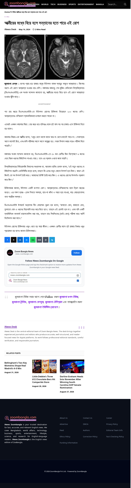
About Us (64, 418)
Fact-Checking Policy (115, 436)
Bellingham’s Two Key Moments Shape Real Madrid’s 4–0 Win (15, 366)
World (44, 4)
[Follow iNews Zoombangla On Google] (44, 277)
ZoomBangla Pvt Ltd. (58, 471)
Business (62, 4)
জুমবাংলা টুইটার (19, 302)
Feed (62, 430)
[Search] (125, 4)
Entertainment (86, 4)
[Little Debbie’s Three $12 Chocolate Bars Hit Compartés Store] (44, 366)
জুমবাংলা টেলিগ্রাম (53, 302)
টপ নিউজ (13, 12)
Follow (77, 253)
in (20, 240)
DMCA (85, 424)
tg (52, 240)
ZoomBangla (82, 471)
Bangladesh (33, 4)
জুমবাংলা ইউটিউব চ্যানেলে (46, 307)
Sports (72, 4)
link (39, 240)
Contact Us (87, 418)
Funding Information (69, 442)
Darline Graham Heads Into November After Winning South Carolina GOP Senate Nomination (71, 382)
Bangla (100, 4)
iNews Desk (10, 29)
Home (7, 12)
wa (33, 240)
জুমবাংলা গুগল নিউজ (68, 297)
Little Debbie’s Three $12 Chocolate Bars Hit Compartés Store (43, 379)
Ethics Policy (65, 436)
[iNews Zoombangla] (20, 4)
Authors (86, 430)
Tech (53, 4)
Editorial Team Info (114, 430)
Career (109, 418)
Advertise (64, 424)
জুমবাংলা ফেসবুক (35, 302)
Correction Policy (90, 436)
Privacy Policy (112, 424)
